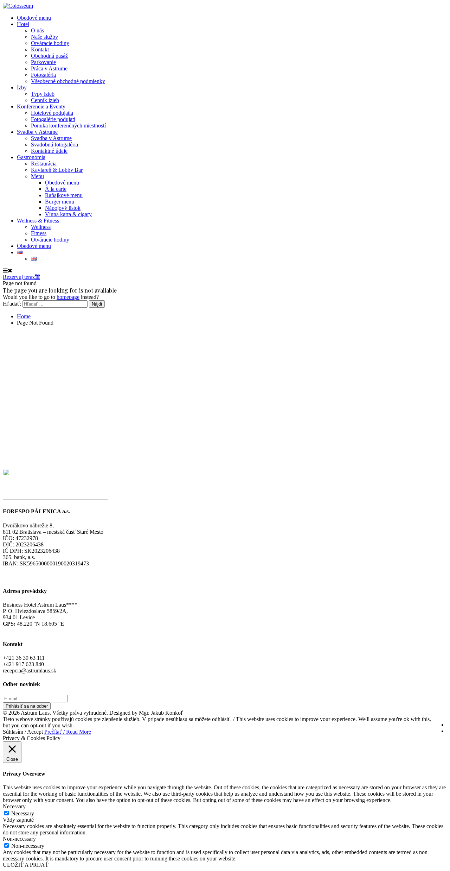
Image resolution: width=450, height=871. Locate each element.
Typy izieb (42, 94)
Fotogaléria (43, 75)
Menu (37, 176)
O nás (37, 30)
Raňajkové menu (64, 195)
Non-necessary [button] (19, 839)
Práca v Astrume (49, 68)
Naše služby (44, 37)
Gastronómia (31, 157)
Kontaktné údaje (49, 151)
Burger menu (59, 202)
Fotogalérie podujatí (53, 119)
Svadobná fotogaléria (54, 145)
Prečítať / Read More (67, 732)
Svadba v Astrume (37, 132)
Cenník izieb (45, 100)
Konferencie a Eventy (41, 106)
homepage (68, 297)
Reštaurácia (44, 164)
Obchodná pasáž (49, 56)
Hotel (23, 24)
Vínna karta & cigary (68, 214)
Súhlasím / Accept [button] (23, 732)
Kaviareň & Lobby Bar (57, 170)
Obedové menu (34, 18)
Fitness (38, 233)
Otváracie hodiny (50, 43)
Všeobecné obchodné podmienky (68, 81)
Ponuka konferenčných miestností (68, 126)
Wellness (41, 227)
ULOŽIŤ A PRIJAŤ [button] (26, 865)
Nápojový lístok (63, 208)
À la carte (55, 189)
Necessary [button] (14, 806)
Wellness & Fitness (38, 221)
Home (24, 316)
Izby (22, 87)
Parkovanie (43, 62)
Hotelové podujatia (52, 113)
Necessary (22, 813)
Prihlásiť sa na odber (27, 706)
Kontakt (40, 49)
